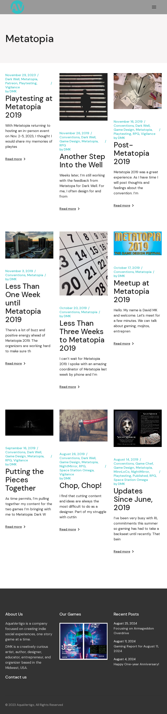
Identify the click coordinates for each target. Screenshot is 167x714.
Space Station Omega (76, 470)
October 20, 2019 (73, 308)
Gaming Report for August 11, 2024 (136, 648)
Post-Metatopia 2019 (131, 153)
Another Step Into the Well (82, 161)
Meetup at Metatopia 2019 (131, 291)
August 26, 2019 (72, 454)
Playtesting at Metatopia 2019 (29, 107)
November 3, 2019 (19, 271)
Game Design (69, 141)
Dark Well (12, 79)
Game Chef (144, 464)
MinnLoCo (122, 472)
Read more (13, 159)
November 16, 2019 (128, 122)
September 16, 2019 (20, 448)
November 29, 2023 (20, 75)
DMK (11, 91)
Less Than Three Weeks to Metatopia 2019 (81, 335)
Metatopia (29, 79)
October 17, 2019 (127, 268)
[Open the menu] (154, 7)
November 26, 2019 (74, 133)
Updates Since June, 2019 (133, 499)
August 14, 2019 (126, 460)
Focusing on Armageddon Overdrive (134, 630)
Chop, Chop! (80, 485)
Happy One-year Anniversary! (136, 664)
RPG (62, 145)
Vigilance (12, 87)
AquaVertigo (25, 705)
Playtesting (28, 83)
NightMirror (68, 466)
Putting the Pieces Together (24, 480)
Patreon (11, 83)
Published (140, 476)
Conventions (69, 137)
